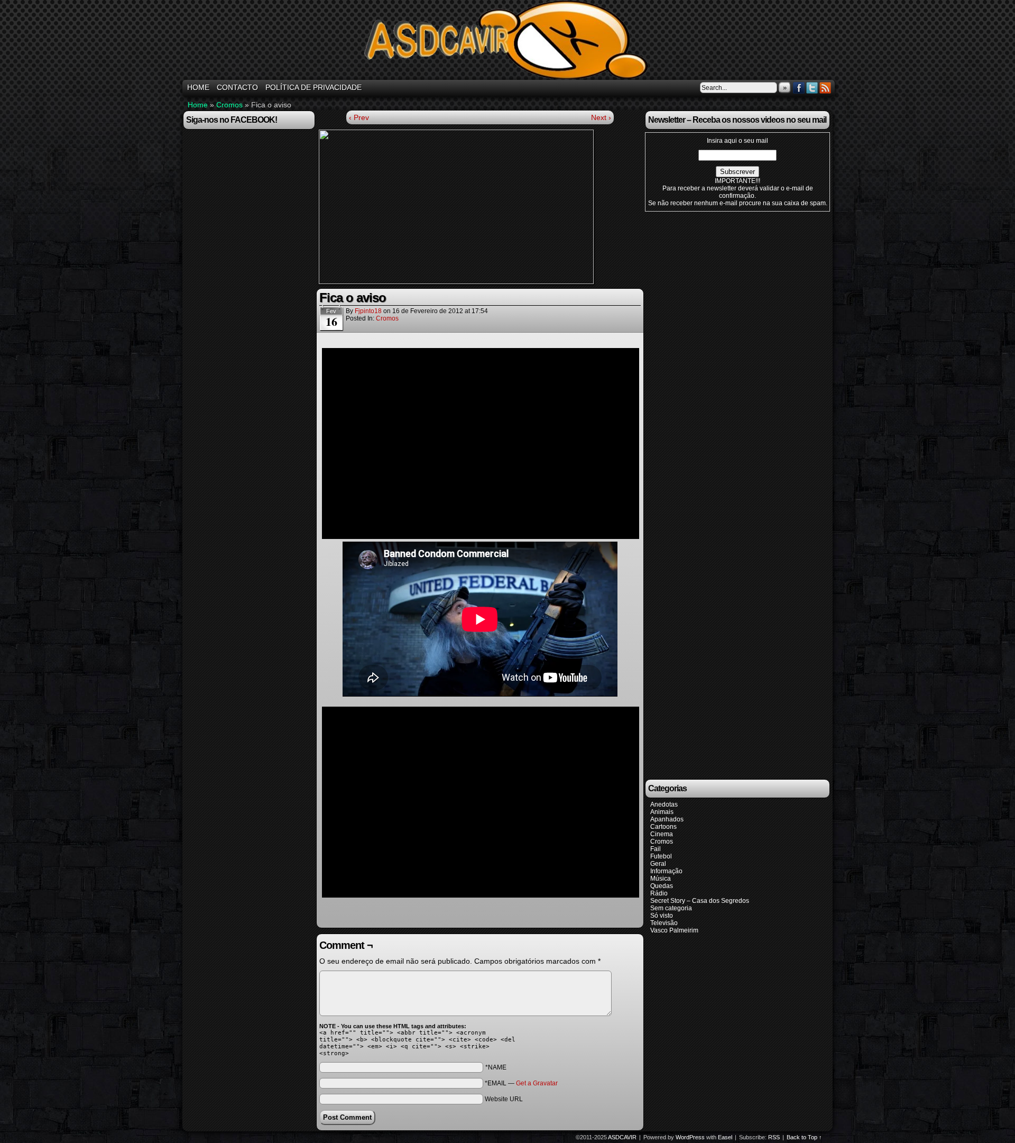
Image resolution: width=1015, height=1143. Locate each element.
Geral (658, 863)
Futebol (661, 856)
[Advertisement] (480, 342)
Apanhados (667, 819)
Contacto (237, 87)
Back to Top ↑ (804, 1137)
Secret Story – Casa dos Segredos (699, 900)
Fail (655, 849)
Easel (725, 1137)
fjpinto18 (368, 311)
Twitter (812, 87)
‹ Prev (359, 117)
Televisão (664, 923)
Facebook (799, 87)
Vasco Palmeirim (674, 930)
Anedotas (664, 804)
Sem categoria (671, 908)
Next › (601, 117)
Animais (661, 812)
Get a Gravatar (537, 1083)
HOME (198, 87)
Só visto (661, 915)
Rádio (659, 893)
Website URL (504, 1099)
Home (198, 104)
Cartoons (663, 826)
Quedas (661, 886)
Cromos (229, 104)
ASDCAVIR (509, 41)
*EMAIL (521, 1083)
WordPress (690, 1137)
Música (660, 878)
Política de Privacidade (313, 87)
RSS (825, 87)
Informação (666, 871)
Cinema (661, 834)
